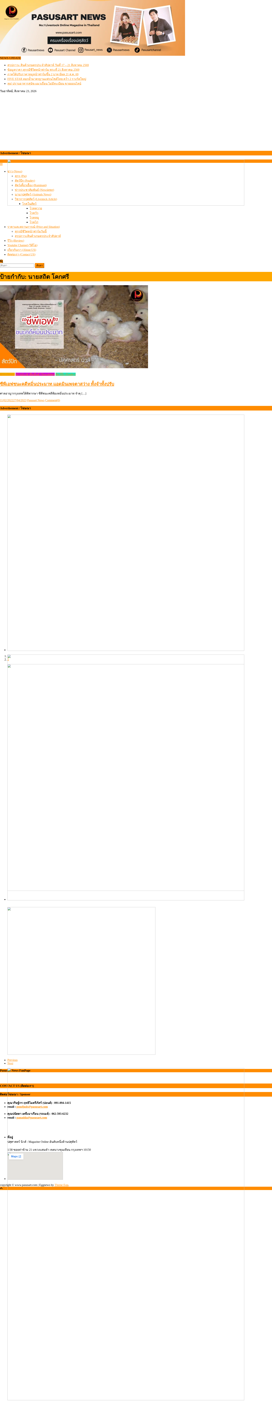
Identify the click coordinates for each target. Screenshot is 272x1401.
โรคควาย (36, 208)
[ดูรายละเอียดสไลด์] (125, 204)
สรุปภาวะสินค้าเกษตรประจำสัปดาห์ (38, 236)
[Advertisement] (136, 121)
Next (10, 1063)
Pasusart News (35, 400)
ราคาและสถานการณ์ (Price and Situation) (33, 226)
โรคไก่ (34, 222)
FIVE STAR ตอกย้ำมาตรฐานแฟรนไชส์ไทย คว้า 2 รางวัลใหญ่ (46, 78)
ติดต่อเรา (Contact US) (21, 254)
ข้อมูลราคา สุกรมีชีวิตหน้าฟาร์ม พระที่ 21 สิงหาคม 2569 (43, 69)
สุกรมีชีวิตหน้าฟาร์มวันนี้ (31, 231)
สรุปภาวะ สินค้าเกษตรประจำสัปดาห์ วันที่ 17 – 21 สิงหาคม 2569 (48, 65)
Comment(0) (52, 400)
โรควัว (34, 212)
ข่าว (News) (7, 374)
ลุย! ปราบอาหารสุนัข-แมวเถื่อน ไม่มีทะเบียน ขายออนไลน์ (44, 83)
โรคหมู (34, 217)
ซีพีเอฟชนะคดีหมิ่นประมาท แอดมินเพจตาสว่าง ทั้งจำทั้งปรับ (57, 384)
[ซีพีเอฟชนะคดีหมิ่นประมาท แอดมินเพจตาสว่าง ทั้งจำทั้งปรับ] (136, 327)
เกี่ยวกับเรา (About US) (21, 249)
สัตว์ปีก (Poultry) (66, 374)
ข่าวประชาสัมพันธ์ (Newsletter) (35, 374)
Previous (12, 1060)
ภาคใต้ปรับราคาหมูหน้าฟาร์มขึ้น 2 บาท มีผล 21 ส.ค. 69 (42, 74)
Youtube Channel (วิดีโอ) (22, 245)
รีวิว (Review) (15, 240)
